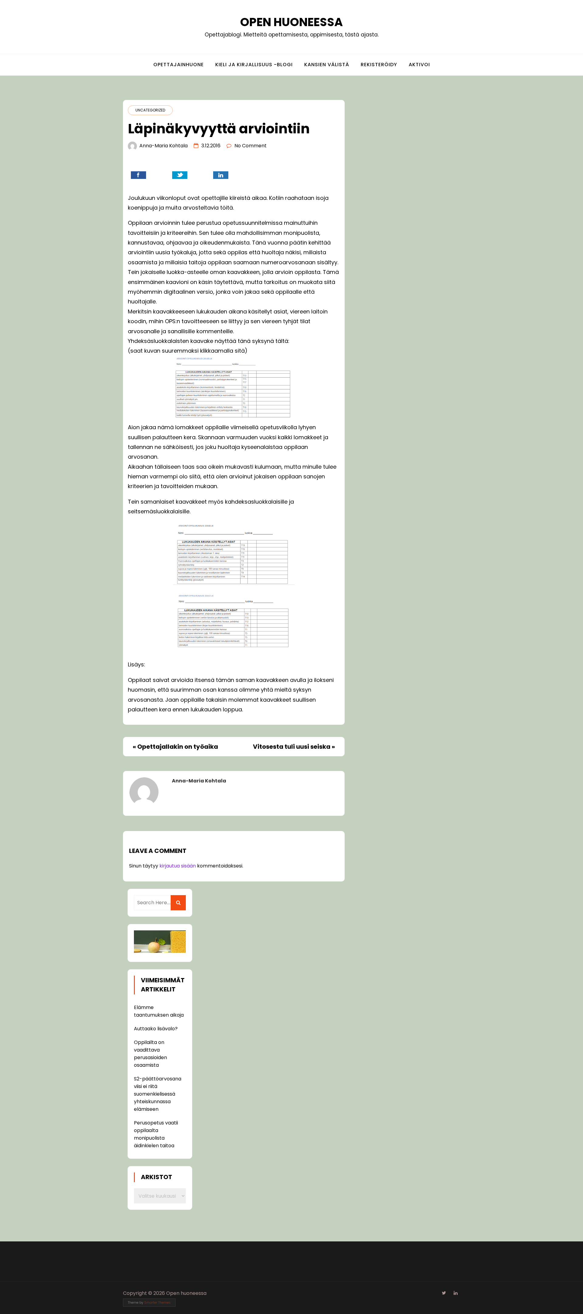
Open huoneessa (291, 22)
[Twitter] (443, 1293)
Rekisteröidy (379, 64)
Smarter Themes (157, 1302)
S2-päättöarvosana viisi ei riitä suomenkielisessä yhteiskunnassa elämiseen (157, 1094)
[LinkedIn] (455, 1293)
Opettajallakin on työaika (177, 746)
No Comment (250, 145)
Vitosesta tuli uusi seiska (291, 746)
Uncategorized (150, 110)
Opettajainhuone (178, 64)
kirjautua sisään (177, 865)
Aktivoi (419, 64)
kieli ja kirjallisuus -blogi (254, 64)
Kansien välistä (326, 64)
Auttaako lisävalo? (156, 1028)
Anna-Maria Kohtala (163, 145)
